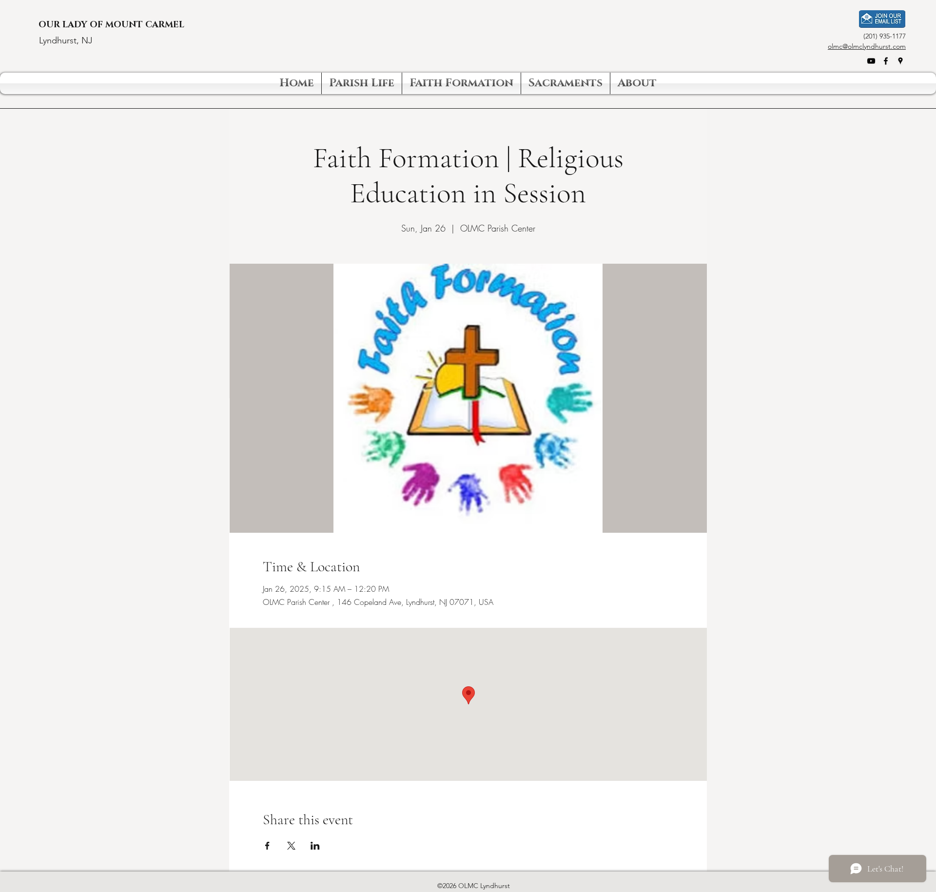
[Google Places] (900, 61)
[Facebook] (886, 61)
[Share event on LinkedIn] (315, 846)
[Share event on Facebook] (267, 846)
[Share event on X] (291, 846)
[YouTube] (871, 61)
